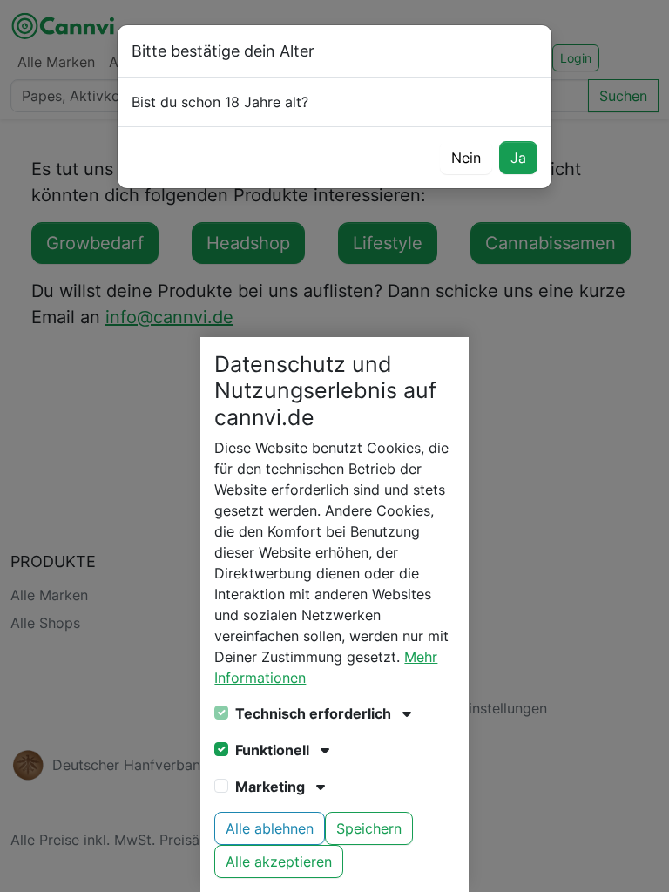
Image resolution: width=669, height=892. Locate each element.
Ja (518, 157)
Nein (466, 157)
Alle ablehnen (270, 828)
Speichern (369, 828)
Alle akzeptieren (279, 861)
